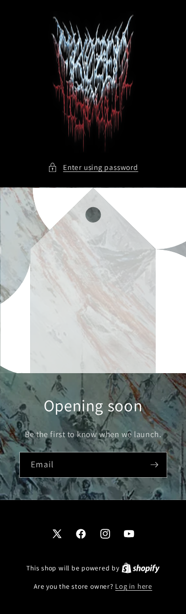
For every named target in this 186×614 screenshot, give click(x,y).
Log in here (133, 586)
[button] (93, 167)
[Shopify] (141, 567)
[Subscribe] (154, 465)
